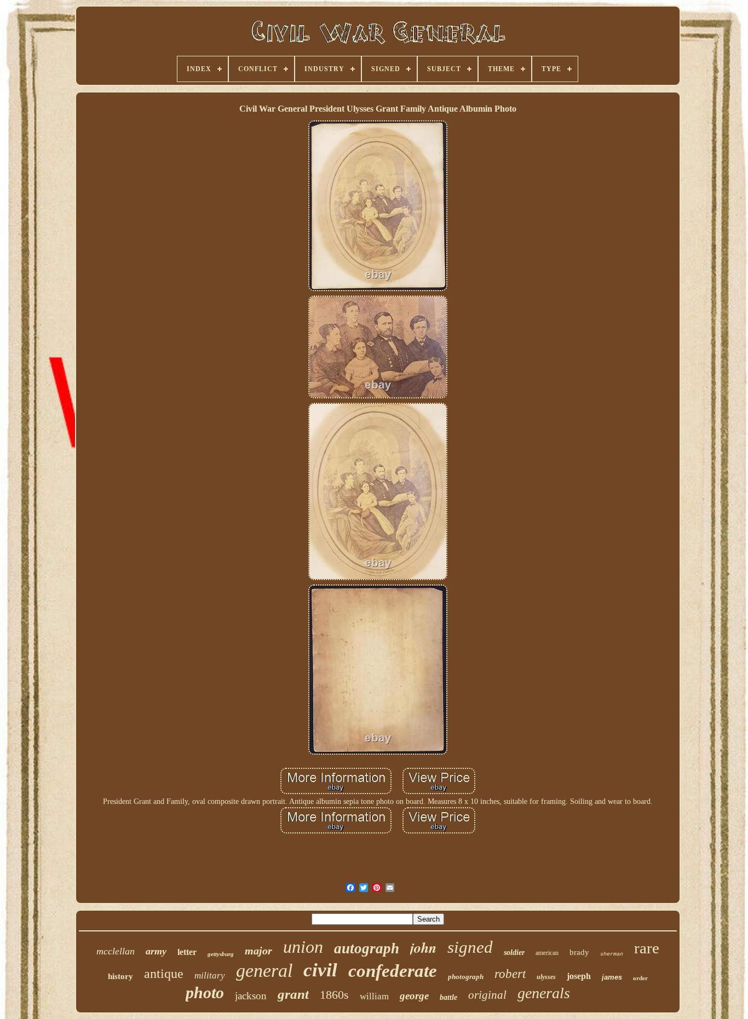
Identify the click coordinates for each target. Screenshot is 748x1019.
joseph (579, 976)
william (374, 996)
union (303, 947)
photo (205, 992)
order (640, 978)
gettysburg (221, 954)
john (423, 947)
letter (187, 952)
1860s (334, 994)
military (209, 975)
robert (510, 974)
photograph (466, 976)
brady (579, 952)
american (547, 953)
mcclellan (115, 951)
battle (448, 997)
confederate (392, 971)
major (258, 951)
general (264, 970)
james (612, 977)
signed (470, 947)
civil (320, 970)
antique (163, 973)
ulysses (546, 977)
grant (293, 994)
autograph (366, 948)
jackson (251, 995)
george (414, 995)
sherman (611, 954)
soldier (514, 952)
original (487, 994)
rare (646, 948)
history (120, 976)
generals (543, 993)
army (156, 951)
